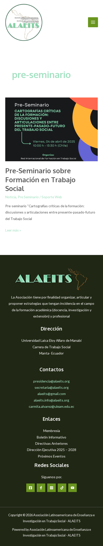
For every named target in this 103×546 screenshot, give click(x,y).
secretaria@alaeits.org (51, 387)
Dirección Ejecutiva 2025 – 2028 (51, 450)
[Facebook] (30, 488)
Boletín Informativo (51, 437)
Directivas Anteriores (51, 443)
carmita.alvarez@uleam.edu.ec (51, 406)
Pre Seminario (28, 197)
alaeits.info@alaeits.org (51, 400)
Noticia (10, 197)
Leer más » (13, 230)
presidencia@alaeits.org (51, 381)
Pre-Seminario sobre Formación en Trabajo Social (40, 179)
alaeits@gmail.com (52, 394)
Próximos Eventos (52, 456)
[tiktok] (62, 488)
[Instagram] (51, 488)
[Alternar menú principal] (93, 22)
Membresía (51, 430)
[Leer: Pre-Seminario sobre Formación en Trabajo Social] (51, 129)
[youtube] (72, 488)
